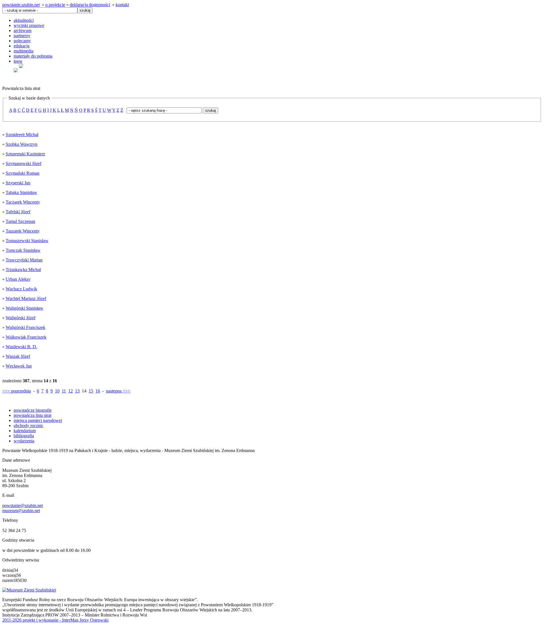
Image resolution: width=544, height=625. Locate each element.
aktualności (24, 20)
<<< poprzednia (16, 390)
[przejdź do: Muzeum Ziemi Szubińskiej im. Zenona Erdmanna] (29, 590)
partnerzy (22, 35)
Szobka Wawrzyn (21, 144)
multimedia (23, 50)
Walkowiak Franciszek (26, 337)
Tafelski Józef (18, 211)
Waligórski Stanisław (24, 308)
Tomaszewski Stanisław (27, 240)
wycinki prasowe (29, 25)
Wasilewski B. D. (21, 346)
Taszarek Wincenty (23, 231)
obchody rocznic (28, 425)
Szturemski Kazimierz (25, 153)
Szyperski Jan (18, 182)
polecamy (22, 40)
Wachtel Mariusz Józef (26, 298)
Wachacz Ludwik (21, 288)
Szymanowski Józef (23, 163)
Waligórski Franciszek (25, 327)
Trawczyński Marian (24, 259)
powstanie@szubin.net (22, 505)
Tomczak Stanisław (23, 250)
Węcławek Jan (19, 366)
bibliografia (24, 435)
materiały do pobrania (33, 56)
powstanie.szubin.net (21, 4)
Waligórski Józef (20, 317)
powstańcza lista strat (32, 415)
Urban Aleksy (18, 279)
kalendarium (25, 430)
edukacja (21, 45)
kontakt (122, 4)
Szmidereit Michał (22, 134)
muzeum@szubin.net (21, 510)
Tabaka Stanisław (21, 192)
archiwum (22, 30)
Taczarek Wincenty (23, 202)
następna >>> (118, 390)
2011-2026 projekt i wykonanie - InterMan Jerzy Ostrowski (55, 620)
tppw (18, 61)
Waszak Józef (18, 356)
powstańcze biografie (33, 410)
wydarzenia (24, 440)
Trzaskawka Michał (23, 269)
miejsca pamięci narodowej (38, 420)
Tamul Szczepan (20, 221)
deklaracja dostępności (90, 4)
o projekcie (55, 4)
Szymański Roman (22, 173)
